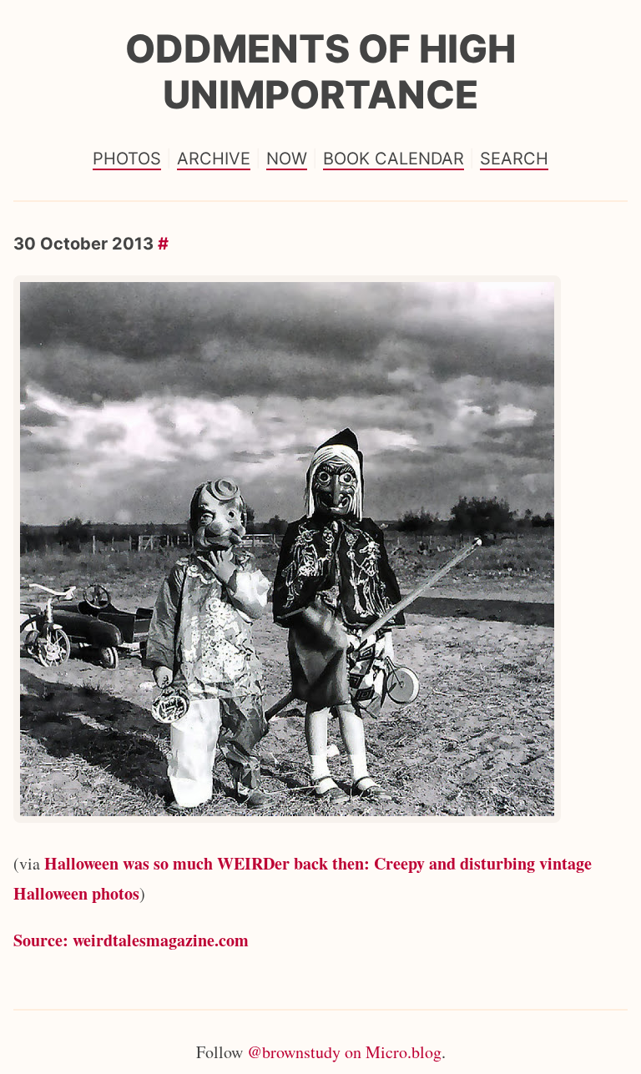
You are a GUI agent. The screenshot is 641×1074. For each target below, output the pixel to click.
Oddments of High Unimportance (320, 71)
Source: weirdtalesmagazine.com (131, 940)
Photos (127, 159)
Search (514, 159)
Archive (213, 159)
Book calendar (393, 159)
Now (286, 159)
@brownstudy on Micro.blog (344, 1052)
